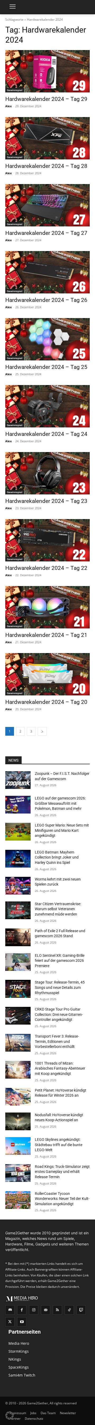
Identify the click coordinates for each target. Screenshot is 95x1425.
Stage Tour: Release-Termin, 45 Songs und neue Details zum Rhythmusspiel (60, 987)
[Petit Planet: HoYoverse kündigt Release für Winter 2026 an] (18, 1097)
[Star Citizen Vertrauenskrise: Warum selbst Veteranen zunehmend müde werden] (18, 910)
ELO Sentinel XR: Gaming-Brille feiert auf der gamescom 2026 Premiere (59, 960)
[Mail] (45, 1310)
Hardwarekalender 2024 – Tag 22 (46, 568)
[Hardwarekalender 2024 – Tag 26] (47, 272)
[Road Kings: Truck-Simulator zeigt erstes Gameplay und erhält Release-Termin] (18, 1173)
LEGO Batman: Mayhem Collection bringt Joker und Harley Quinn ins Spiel (57, 857)
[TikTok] (69, 1310)
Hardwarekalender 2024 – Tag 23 (46, 501)
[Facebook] (21, 1310)
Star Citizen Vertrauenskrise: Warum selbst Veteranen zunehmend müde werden (58, 909)
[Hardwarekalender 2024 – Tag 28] (47, 138)
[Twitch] (81, 1310)
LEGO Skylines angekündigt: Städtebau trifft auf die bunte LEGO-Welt (58, 1144)
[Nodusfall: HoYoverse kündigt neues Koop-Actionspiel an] (18, 1121)
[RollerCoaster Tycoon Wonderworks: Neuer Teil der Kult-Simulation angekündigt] (18, 1200)
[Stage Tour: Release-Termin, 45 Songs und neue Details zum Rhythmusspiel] (18, 989)
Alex (8, 106)
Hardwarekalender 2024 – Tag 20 (46, 702)
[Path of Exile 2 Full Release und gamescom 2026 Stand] (18, 937)
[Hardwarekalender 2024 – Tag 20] (47, 674)
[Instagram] (33, 1310)
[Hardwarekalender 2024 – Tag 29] (47, 71)
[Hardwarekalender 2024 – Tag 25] (47, 339)
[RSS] (57, 1310)
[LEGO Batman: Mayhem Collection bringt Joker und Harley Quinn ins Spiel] (18, 859)
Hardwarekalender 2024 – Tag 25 (46, 367)
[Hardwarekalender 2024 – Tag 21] (47, 607)
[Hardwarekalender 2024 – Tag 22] (47, 540)
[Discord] (10, 1310)
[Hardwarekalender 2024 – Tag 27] (47, 205)
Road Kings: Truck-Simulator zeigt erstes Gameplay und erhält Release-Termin (62, 1171)
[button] (9, 1415)
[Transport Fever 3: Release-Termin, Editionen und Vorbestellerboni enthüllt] (18, 1043)
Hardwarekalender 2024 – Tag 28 (46, 166)
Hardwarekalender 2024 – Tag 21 (46, 635)
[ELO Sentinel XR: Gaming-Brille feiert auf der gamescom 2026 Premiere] (18, 962)
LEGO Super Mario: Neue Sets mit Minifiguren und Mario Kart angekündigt (62, 830)
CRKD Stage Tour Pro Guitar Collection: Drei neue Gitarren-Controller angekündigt (59, 1014)
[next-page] (42, 731)
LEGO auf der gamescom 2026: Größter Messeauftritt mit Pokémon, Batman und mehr (60, 803)
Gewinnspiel (14, 90)
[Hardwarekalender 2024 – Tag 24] (47, 406)
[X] (10, 1321)
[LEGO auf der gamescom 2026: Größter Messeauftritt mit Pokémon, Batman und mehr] (18, 805)
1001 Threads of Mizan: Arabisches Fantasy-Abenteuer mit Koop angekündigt (60, 1068)
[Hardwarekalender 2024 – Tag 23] (47, 473)
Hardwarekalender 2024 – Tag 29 (46, 99)
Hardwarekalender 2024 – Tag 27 (46, 233)
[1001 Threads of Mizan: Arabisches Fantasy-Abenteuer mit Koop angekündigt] (18, 1070)
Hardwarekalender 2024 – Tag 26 (46, 300)
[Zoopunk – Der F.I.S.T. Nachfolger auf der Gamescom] (18, 780)
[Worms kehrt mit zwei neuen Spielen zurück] (18, 886)
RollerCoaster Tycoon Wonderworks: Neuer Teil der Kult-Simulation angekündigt (62, 1198)
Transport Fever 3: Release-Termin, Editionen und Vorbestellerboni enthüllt (57, 1041)
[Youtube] (21, 1321)
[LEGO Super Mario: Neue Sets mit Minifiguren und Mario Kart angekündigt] (18, 832)
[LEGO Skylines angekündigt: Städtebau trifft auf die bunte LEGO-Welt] (18, 1146)
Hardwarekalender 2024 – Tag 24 (46, 434)
